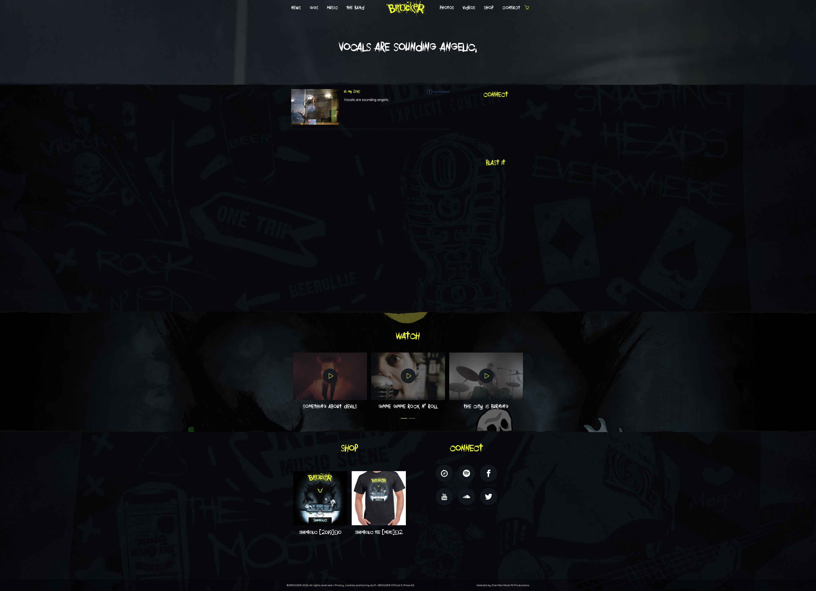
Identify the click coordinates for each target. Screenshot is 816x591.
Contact (511, 7)
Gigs (314, 7)
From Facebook (440, 91)
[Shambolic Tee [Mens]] (379, 498)
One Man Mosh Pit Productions (510, 585)
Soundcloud (466, 508)
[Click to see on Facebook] (315, 106)
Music (332, 7)
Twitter (488, 508)
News (296, 7)
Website (444, 485)
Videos (469, 7)
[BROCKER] (405, 8)
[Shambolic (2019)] (320, 498)
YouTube (444, 508)
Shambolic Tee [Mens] (378, 532)
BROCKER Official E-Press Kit (396, 585)
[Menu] (526, 8)
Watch (408, 336)
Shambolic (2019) (320, 532)
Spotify (467, 485)
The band (355, 7)
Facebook (489, 485)
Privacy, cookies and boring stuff (355, 585)
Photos (447, 7)
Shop (489, 7)
